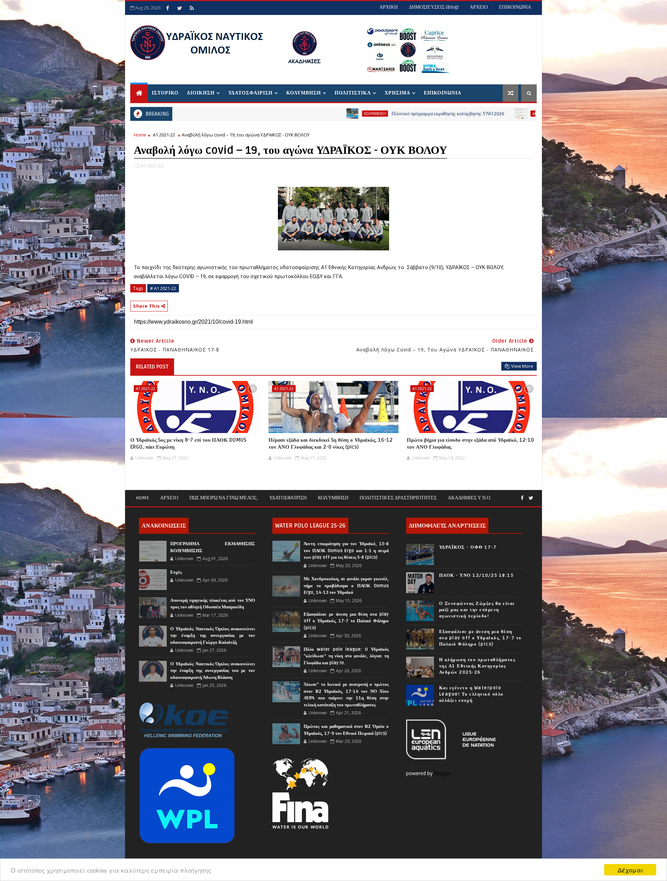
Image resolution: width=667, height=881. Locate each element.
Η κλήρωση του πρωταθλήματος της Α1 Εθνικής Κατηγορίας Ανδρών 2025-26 (477, 666)
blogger (443, 773)
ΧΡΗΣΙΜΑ (397, 93)
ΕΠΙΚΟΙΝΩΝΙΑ (515, 7)
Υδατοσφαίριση (288, 498)
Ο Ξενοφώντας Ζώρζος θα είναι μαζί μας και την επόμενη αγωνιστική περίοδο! (477, 610)
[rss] (192, 8)
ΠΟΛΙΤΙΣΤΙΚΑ (353, 93)
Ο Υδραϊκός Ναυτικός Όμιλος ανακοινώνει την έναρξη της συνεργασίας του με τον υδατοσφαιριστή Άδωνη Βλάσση (212, 670)
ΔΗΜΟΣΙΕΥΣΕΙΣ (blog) (434, 7)
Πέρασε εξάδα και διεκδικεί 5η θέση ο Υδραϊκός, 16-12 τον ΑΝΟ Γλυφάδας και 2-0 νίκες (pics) (331, 443)
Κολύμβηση (333, 498)
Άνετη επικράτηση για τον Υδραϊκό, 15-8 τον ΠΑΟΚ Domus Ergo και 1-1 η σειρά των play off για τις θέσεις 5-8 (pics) (346, 550)
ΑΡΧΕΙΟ (479, 7)
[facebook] (167, 8)
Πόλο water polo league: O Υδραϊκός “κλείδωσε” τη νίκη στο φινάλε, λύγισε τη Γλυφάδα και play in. (346, 656)
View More (522, 366)
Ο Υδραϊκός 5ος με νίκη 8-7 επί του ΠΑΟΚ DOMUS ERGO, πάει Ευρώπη (188, 443)
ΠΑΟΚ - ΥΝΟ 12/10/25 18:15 (476, 575)
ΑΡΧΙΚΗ (388, 7)
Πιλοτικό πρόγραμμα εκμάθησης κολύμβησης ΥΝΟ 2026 (401, 114)
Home (140, 135)
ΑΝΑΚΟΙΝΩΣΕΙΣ (499, 113)
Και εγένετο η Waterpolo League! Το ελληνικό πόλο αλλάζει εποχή (471, 694)
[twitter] (179, 8)
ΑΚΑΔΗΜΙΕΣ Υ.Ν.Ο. (469, 498)
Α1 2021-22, (152, 166)
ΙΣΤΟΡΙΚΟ (165, 93)
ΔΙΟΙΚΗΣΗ (201, 93)
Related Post (152, 367)
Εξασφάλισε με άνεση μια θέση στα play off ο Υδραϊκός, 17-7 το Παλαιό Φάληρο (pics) (346, 621)
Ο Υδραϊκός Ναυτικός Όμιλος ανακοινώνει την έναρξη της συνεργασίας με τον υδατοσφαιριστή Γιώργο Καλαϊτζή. (212, 635)
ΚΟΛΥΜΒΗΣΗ (303, 93)
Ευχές (176, 572)
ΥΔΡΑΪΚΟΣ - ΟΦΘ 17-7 (468, 547)
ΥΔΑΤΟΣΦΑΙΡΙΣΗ (250, 93)
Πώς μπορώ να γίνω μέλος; (223, 498)
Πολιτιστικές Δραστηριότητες (398, 498)
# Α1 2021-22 (163, 288)
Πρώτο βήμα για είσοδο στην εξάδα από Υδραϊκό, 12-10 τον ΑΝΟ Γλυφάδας (470, 443)
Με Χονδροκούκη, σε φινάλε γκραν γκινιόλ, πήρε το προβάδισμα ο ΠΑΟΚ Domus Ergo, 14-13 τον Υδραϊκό (346, 585)
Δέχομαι (630, 869)
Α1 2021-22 (164, 135)
